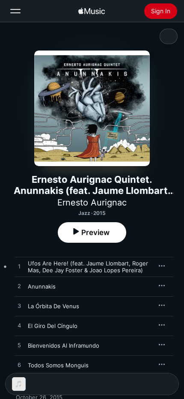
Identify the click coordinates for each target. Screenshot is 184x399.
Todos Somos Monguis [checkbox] (58, 365)
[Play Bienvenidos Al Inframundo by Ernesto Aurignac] (19, 345)
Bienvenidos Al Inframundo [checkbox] (63, 345)
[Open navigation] (15, 11)
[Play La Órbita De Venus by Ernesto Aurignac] (19, 306)
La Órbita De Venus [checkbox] (53, 306)
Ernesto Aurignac (92, 202)
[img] (91, 11)
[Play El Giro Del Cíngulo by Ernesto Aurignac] (19, 326)
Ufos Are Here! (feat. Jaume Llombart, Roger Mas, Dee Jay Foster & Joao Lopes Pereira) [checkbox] (88, 267)
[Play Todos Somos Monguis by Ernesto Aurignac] (19, 365)
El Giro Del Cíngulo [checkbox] (52, 325)
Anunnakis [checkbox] (42, 286)
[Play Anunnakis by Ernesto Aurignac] (19, 286)
